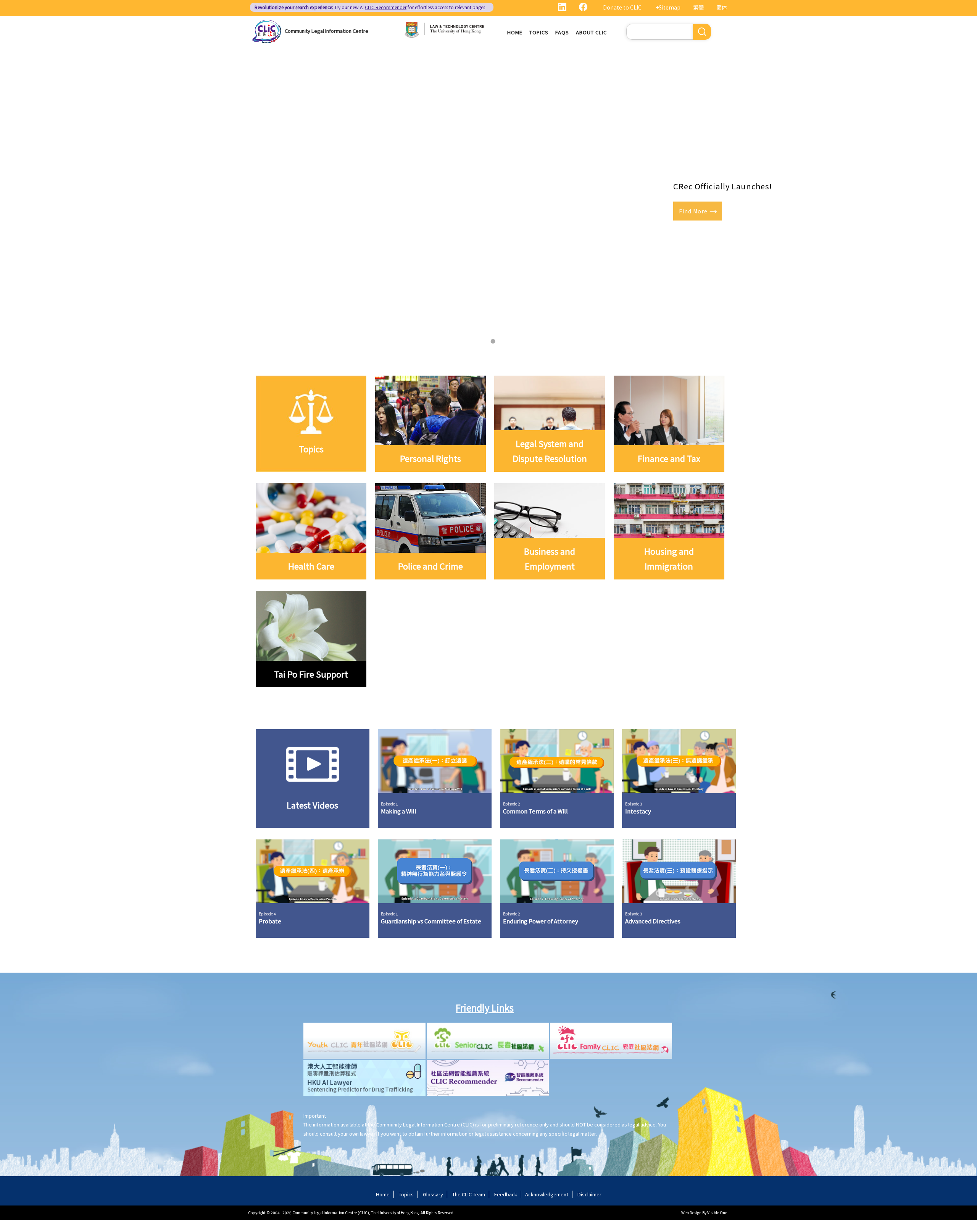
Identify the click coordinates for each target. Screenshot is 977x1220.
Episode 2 (511, 804)
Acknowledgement (546, 1194)
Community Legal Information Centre (326, 30)
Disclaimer (589, 1194)
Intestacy (638, 811)
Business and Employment (549, 558)
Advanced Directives (652, 921)
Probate (270, 921)
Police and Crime (430, 566)
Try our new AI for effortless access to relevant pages (370, 7)
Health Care (311, 566)
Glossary (433, 1194)
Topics (538, 32)
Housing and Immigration (669, 558)
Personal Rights (430, 458)
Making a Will (398, 811)
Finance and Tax (669, 458)
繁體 (698, 7)
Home (514, 32)
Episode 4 (267, 914)
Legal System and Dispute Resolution (550, 451)
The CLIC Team (468, 1194)
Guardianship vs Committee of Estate (431, 921)
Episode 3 (633, 804)
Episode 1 (389, 804)
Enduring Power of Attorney (540, 921)
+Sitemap (668, 7)
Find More (693, 211)
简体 (721, 7)
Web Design (691, 1212)
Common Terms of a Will (535, 811)
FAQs (562, 32)
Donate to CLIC (622, 7)
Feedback (505, 1194)
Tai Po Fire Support (311, 674)
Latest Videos (312, 805)
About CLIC (591, 32)
